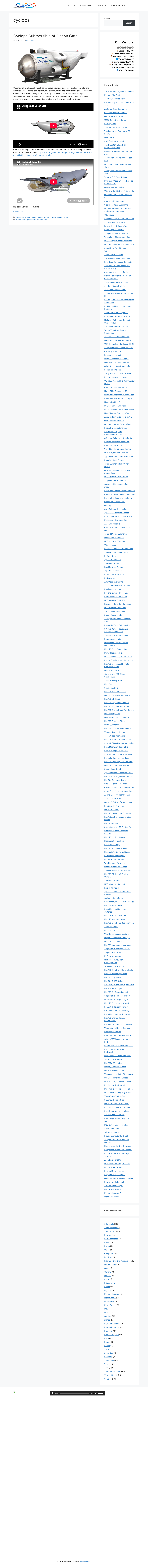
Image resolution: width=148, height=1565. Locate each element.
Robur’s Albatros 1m (113, 445)
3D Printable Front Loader (115, 127)
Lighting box (109, 930)
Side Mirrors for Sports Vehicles (118, 754)
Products (34, 217)
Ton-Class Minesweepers (115, 290)
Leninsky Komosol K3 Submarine (118, 549)
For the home (110, 1264)
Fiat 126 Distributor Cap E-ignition (119, 923)
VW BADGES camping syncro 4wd (119, 985)
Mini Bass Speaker (112, 714)
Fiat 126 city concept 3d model (117, 813)
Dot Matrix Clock (111, 810)
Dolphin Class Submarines (115, 567)
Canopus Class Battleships (116, 387)
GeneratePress (85, 1561)
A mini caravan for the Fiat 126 (117, 870)
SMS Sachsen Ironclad (114, 141)
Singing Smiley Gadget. (114, 1175)
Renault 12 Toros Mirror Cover (117, 1007)
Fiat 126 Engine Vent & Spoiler (117, 1003)
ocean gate (26, 219)
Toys (48, 217)
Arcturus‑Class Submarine (115, 109)
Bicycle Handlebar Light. (115, 1182)
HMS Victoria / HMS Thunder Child (119, 244)
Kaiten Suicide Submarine (115, 520)
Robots (107, 1342)
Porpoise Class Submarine (115, 460)
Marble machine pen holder (116, 377)
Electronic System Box (114, 841)
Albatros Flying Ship (113, 680)
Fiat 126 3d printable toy (115, 915)
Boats (106, 1242)
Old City (107, 505)
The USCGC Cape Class (114, 99)
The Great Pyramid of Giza (116, 552)
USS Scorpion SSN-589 (114, 541)
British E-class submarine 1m (116, 442)
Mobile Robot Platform (114, 859)
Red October (109, 578)
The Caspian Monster (113, 255)
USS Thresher (110, 545)
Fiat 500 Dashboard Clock (115, 780)
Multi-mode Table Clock (114, 1085)
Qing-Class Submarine (114, 187)
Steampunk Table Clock (114, 1100)
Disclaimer (102, 5)
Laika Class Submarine (114, 574)
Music (106, 1312)
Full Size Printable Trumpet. (116, 1078)
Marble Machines (111, 1197)
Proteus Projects (111, 1335)
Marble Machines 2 (112, 1193)
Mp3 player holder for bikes (116, 1125)
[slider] (74, 1393)
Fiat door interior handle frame (117, 604)
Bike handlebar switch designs (117, 1010)
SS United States (111, 563)
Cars (106, 1250)
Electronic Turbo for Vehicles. (117, 852)
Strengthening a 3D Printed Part (118, 827)
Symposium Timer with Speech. (118, 1150)
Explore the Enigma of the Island (118, 498)
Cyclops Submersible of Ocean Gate (45, 36)
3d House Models (112, 880)
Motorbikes (109, 1301)
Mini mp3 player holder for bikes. (118, 1089)
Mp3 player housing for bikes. (117, 1164)
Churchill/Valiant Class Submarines (119, 494)
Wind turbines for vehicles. (116, 863)
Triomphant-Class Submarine (117, 237)
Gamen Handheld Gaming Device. (119, 1178)
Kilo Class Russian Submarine (117, 316)
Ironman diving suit (112, 355)
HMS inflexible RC (112, 402)
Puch (106, 1338)
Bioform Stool (110, 556)
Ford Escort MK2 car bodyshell (117, 1056)
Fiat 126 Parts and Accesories (117, 1261)
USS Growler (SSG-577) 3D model (119, 191)
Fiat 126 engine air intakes (115, 848)
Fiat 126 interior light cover (115, 974)
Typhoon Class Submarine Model (118, 773)
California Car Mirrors (113, 898)
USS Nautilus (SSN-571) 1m (116, 477)
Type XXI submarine (113, 571)
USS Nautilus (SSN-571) (114, 600)
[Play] (53, 1393)
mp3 (106, 1309)
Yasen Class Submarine (114, 736)
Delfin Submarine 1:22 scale (116, 359)
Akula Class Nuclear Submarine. (118, 791)
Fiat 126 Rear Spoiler (113, 905)
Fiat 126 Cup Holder (113, 977)
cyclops (19, 219)
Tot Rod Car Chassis (113, 1059)
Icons (106, 1279)
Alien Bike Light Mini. (113, 1160)
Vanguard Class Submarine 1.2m (118, 348)
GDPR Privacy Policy (119, 5)
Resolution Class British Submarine (119, 491)
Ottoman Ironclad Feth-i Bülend (118, 424)
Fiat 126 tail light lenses (114, 837)
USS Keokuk (109, 137)
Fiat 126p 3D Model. (113, 1063)
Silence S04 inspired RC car (116, 326)
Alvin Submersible (112, 524)
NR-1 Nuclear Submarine (115, 608)
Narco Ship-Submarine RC (115, 391)
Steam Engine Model (113, 615)
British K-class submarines (115, 428)
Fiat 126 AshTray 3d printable (117, 992)
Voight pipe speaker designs (116, 934)
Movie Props (109, 1305)
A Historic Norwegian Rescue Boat (119, 91)
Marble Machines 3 (112, 1189)
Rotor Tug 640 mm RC (114, 230)
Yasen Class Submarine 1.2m (116, 337)
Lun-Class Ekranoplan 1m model (118, 262)
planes (107, 1320)
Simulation (108, 1353)
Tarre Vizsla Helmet (112, 798)
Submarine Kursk (111, 688)
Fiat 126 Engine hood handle (116, 703)
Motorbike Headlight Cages (116, 999)
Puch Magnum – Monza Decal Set (119, 902)
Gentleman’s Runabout (114, 116)
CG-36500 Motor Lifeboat (115, 113)
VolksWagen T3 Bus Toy (114, 1096)
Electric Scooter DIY (112, 1032)
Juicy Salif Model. (112, 1132)
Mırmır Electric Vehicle (113, 653)
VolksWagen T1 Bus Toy (114, 1115)
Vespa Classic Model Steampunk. (118, 1074)
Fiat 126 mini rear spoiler (115, 692)
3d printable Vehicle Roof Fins (117, 949)
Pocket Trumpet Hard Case (116, 751)
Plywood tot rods (111, 1327)
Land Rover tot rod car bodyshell (118, 1046)
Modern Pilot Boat (112, 95)
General (27, 217)
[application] (77, 1393)
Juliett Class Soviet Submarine (117, 366)
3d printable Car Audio (114, 952)
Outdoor (107, 1316)
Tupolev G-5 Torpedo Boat (115, 177)
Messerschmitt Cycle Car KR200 (118, 656)
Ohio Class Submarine (114, 421)
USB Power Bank (111, 670)
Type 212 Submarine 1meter (116, 513)
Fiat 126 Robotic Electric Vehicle (118, 739)
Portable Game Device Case (116, 758)
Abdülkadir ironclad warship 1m (118, 417)
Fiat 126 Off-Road (112, 699)
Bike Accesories (111, 1239)
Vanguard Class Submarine (116, 732)
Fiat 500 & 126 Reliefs (113, 981)
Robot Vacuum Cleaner (114, 806)
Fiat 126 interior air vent (114, 919)
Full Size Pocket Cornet (114, 1070)
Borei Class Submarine (114, 589)
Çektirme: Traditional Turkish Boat (119, 395)
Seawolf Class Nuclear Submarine (119, 743)
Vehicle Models (56, 217)
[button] (132, 5)
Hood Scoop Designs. (113, 941)
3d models (20, 217)
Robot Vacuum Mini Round (115, 597)
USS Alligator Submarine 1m (116, 362)
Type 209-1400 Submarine (116, 635)
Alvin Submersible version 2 (116, 509)
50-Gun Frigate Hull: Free (115, 286)
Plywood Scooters (112, 1323)
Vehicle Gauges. (111, 927)
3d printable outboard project (117, 996)
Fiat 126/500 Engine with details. (118, 776)
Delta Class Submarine (114, 538)
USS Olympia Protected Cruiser (118, 241)
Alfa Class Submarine (113, 582)
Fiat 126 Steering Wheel (114, 721)
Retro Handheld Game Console (117, 1035)
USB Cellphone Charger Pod (116, 765)
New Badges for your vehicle (116, 717)
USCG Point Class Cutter (115, 120)
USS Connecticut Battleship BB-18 (119, 344)
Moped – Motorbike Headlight (117, 938)
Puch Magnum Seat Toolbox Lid (118, 1014)
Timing (107, 1364)
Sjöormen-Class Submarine (116, 205)
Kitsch (107, 1287)
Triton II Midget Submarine (115, 534)
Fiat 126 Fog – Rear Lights (115, 649)
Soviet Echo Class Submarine (117, 258)
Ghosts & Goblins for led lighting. (118, 802)
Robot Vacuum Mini (112, 639)
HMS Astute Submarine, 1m (116, 453)
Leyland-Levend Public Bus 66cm (119, 409)
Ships (106, 1349)
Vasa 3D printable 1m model (116, 282)
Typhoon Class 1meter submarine (118, 456)
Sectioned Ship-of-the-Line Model (119, 219)
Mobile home (110, 1298)
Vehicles (66, 217)
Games (107, 1268)
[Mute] (96, 1393)
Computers (109, 1253)
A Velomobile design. (113, 1186)
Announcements (111, 1228)
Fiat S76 (108, 684)
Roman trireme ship (112, 370)
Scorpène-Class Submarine (116, 233)
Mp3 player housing (112, 956)
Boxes (107, 1246)
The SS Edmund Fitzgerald (116, 313)
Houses (107, 1276)
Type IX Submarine (112, 560)
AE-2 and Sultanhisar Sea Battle (118, 438)
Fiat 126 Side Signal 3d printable (118, 970)
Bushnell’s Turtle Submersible (117, 625)
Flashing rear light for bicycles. (117, 1146)
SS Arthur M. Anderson (114, 201)
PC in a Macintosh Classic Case (118, 516)
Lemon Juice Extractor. (114, 1167)
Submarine (42, 217)
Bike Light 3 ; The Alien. (114, 1171)
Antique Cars (110, 1231)
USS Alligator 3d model (114, 884)
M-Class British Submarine (116, 406)
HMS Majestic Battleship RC (116, 413)
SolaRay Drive (110, 124)
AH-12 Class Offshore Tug (115, 222)
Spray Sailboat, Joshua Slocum (117, 373)
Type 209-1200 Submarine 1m (117, 449)
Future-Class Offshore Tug (115, 226)
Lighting (107, 1290)
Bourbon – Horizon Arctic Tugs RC (119, 398)
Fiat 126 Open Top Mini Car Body (118, 762)
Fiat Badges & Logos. (113, 988)
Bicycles (107, 1235)
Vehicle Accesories (112, 1371)
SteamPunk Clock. (112, 1128)
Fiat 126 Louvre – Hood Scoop (117, 728)
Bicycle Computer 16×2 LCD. (116, 1136)
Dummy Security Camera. (115, 1067)
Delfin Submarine (111, 725)
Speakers (108, 1357)
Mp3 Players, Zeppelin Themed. (118, 1081)
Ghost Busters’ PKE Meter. (115, 867)
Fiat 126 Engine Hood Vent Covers (119, 710)
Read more (18, 211)
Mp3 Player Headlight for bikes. (118, 1107)
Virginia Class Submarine (115, 480)
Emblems (108, 1257)
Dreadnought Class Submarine (117, 340)
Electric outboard (111, 823)
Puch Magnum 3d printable (116, 747)
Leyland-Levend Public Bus (116, 593)
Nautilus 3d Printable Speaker (117, 695)
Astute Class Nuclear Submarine (118, 795)
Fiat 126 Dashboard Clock (115, 784)
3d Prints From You (86, 5)
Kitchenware (109, 1283)
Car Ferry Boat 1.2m (112, 351)
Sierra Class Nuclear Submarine (118, 585)
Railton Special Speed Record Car (119, 660)
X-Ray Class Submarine (114, 611)
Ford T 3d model (111, 888)
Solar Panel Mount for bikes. (116, 1111)
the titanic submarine (39, 219)
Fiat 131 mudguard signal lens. (117, 945)
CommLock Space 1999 (114, 502)
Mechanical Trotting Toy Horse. (117, 1092)
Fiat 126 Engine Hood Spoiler (116, 706)
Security (107, 1346)
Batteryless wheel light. (114, 856)
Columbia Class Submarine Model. (119, 787)
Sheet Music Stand (112, 769)
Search (107, 19)
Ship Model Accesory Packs (116, 272)
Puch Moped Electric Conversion (118, 1024)
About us (71, 5)
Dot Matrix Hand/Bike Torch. (116, 1104)
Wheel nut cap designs (114, 966)
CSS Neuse (109, 215)
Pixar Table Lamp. (112, 845)
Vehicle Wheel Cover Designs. (117, 1028)
